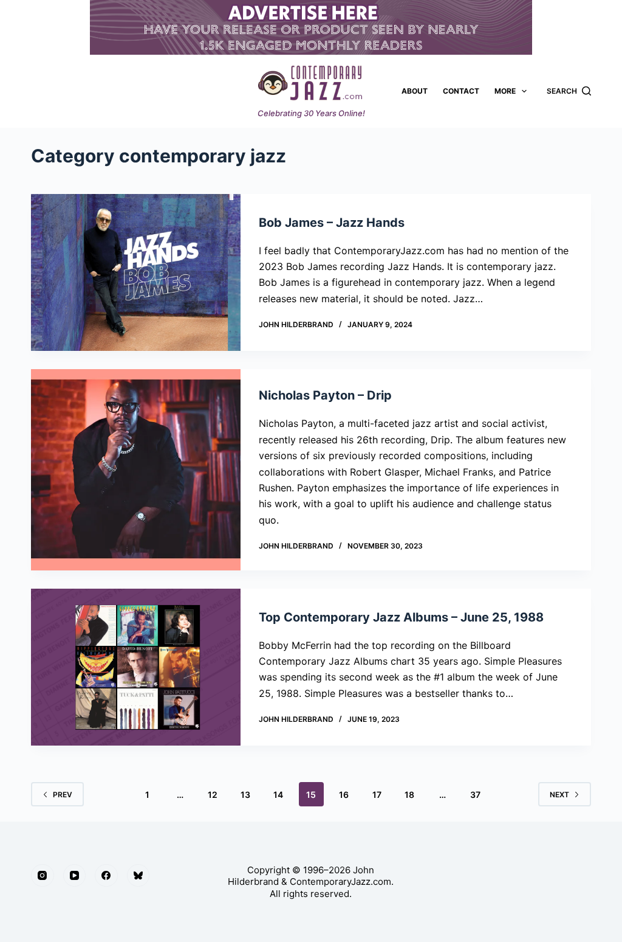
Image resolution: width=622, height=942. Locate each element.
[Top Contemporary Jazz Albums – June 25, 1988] (136, 667)
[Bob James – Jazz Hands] (136, 272)
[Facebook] (106, 875)
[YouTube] (74, 875)
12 (212, 794)
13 (245, 794)
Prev (62, 794)
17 (376, 794)
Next (559, 794)
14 (278, 794)
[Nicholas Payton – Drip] (136, 469)
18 (409, 794)
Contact (461, 90)
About (415, 90)
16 (344, 794)
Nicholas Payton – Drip (325, 395)
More (505, 90)
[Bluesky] (138, 875)
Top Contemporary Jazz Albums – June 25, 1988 (401, 617)
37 (475, 794)
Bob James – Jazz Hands (332, 222)
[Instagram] (42, 875)
